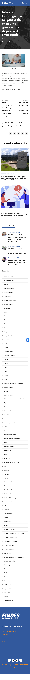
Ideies (5, 427)
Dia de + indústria (8, 387)
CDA (5, 312)
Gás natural (7, 419)
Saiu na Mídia (7, 553)
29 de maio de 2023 (9, 38)
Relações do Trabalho (15, 126)
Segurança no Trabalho (10, 561)
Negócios (6, 474)
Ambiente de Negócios (10, 280)
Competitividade (8, 336)
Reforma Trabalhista (9, 545)
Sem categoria (8, 565)
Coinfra (6, 328)
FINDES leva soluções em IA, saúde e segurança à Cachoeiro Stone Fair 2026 (18, 262)
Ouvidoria (5, 635)
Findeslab (6, 415)
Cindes (6, 316)
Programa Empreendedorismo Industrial (14, 533)
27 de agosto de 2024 (8, 211)
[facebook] (9, 660)
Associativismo (8, 296)
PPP (5, 506)
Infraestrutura (7, 450)
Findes (5, 407)
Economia (6, 391)
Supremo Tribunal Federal (10, 589)
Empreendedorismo (9, 395)
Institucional (7, 458)
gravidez (4, 126)
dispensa (7, 123)
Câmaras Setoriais (8, 304)
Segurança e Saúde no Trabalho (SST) (14, 557)
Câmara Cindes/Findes (10, 300)
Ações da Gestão (8, 276)
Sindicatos (6, 581)
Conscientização (8, 351)
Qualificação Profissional (10, 541)
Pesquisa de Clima (9, 490)
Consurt (6, 41)
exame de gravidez (17, 123)
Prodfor (6, 517)
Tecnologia (7, 593)
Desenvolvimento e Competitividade (13, 383)
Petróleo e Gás (8, 494)
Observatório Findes (9, 482)
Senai (5, 569)
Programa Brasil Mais (9, 529)
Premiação (7, 510)
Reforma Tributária (9, 549)
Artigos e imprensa (9, 288)
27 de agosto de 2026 (14, 232)
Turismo (6, 597)
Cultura (6, 375)
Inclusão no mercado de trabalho (12, 438)
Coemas (6, 324)
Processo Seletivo (8, 514)
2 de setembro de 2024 (8, 174)
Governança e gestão (9, 423)
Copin (5, 367)
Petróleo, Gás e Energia (10, 498)
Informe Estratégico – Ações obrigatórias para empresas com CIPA (14, 214)
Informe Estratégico (16, 41)
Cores (5, 371)
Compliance (7, 340)
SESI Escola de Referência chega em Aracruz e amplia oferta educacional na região (17, 251)
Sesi (5, 577)
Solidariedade (7, 585)
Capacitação (7, 308)
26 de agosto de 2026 (14, 258)
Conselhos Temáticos (9, 355)
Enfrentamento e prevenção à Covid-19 (14, 399)
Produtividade (7, 521)
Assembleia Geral (8, 292)
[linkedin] (13, 660)
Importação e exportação (10, 434)
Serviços (6, 573)
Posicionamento (8, 502)
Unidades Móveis (8, 600)
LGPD (5, 466)
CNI (5, 320)
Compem (6, 332)
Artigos (6, 284)
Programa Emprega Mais (10, 537)
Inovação (6, 454)
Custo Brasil (7, 379)
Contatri (6, 363)
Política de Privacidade (9, 631)
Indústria (6, 442)
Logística (6, 470)
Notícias (6, 478)
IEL (5, 431)
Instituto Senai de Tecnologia (11, 462)
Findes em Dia (8, 411)
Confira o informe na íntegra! (11, 89)
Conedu (6, 348)
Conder (6, 344)
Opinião (6, 486)
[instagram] (20, 660)
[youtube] (16, 660)
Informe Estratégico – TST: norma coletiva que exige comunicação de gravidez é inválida (13, 178)
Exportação (7, 403)
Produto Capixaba (8, 525)
